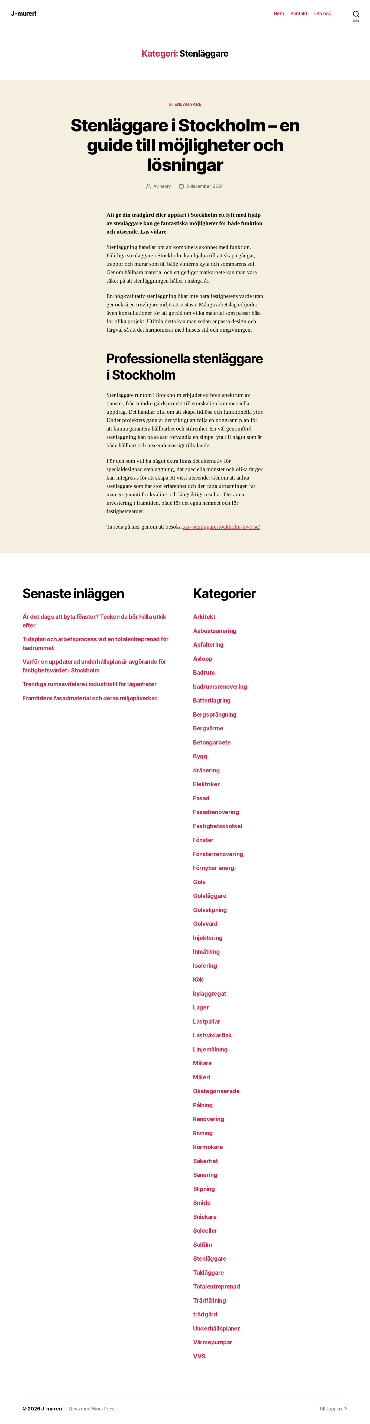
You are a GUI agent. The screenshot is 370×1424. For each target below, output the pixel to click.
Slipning (204, 1189)
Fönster (203, 840)
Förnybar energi (214, 868)
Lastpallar (206, 1021)
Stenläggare (185, 104)
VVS (199, 1356)
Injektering (208, 937)
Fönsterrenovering (218, 854)
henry (165, 186)
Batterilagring (212, 700)
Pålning (203, 1105)
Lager (201, 1007)
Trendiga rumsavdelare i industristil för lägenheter (89, 684)
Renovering (208, 1119)
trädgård (205, 1314)
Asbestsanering (214, 630)
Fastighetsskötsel (217, 826)
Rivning (203, 1133)
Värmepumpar (212, 1342)
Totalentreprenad (216, 1286)
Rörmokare (208, 1147)
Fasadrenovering (216, 812)
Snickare (205, 1216)
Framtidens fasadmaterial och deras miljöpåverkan (90, 698)
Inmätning (206, 951)
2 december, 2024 (205, 186)
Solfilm (202, 1244)
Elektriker (206, 784)
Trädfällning (209, 1300)
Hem (279, 13)
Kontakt (299, 13)
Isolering (205, 965)
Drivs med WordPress (92, 1409)
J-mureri (23, 13)
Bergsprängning (215, 714)
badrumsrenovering (220, 686)
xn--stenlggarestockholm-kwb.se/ (221, 526)
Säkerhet (205, 1161)
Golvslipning (210, 910)
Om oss (322, 13)
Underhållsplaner (216, 1328)
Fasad (201, 798)
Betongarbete (212, 742)
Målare (202, 1063)
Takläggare (208, 1272)
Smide (202, 1202)
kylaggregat (209, 993)
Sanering (205, 1174)
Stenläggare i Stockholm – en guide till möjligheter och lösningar (185, 145)
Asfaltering (208, 644)
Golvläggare (209, 895)
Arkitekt (204, 616)
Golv (199, 882)
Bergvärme (208, 728)
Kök (198, 979)
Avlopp (202, 658)
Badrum (204, 672)
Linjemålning (210, 1049)
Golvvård (205, 923)
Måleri (201, 1077)
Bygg (200, 756)
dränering (206, 770)
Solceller (205, 1230)
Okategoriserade (216, 1091)
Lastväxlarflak (212, 1035)
